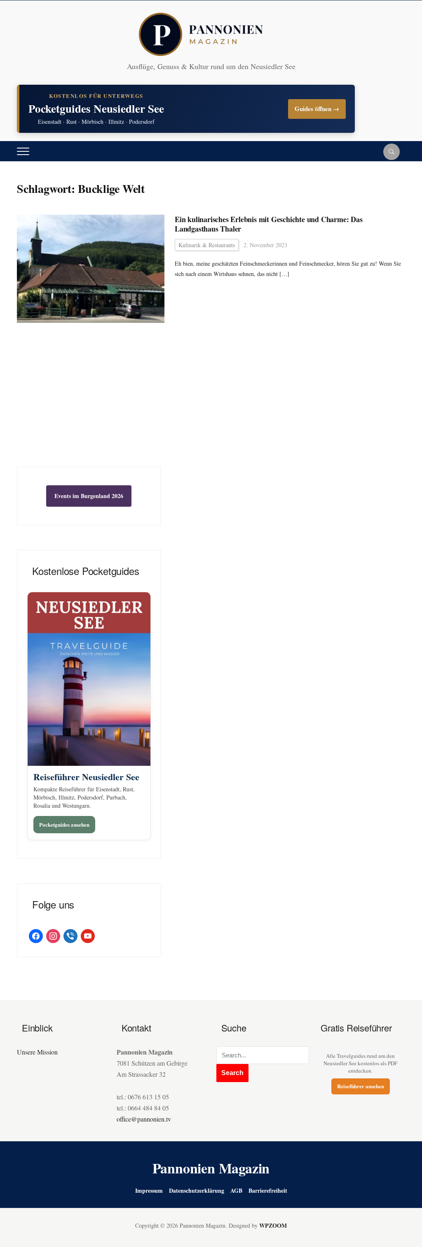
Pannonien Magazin (211, 1168)
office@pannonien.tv (144, 1119)
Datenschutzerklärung (196, 1190)
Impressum (149, 1190)
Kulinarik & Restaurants (206, 245)
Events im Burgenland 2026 (88, 495)
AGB (236, 1190)
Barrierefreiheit (268, 1190)
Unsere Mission (37, 1052)
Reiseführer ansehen (360, 1086)
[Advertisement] (89, 405)
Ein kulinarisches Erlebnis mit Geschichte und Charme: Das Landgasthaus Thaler (269, 224)
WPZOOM (273, 1225)
